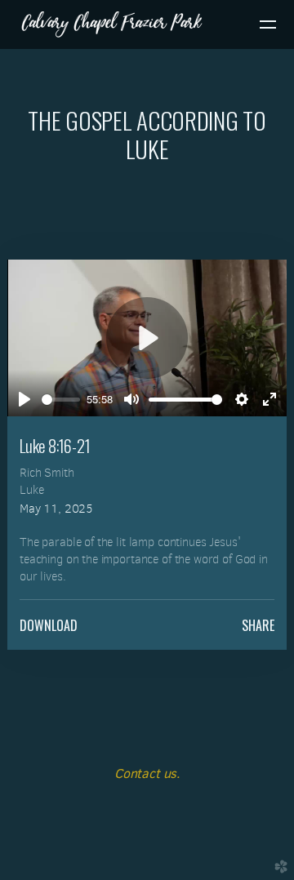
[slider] (61, 399)
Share (258, 625)
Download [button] (49, 625)
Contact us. (147, 773)
